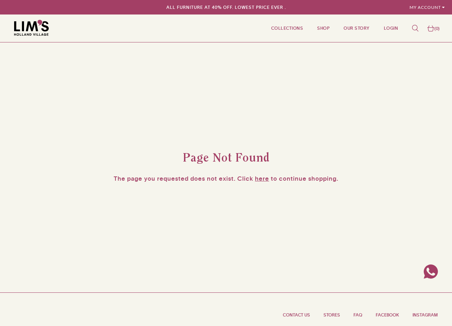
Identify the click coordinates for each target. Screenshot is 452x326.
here (262, 178)
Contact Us (296, 315)
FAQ (357, 315)
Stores (331, 315)
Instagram (425, 315)
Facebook (387, 315)
